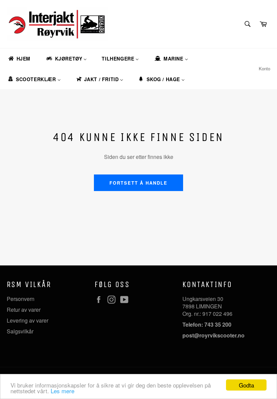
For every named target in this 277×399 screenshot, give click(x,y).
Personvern (20, 299)
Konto (264, 68)
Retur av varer (24, 309)
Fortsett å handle (138, 183)
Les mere (62, 390)
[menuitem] (19, 58)
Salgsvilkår (20, 331)
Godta (246, 385)
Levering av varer (27, 320)
